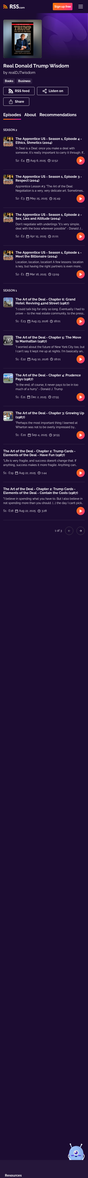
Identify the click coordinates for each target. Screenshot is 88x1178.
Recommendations (58, 114)
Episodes (12, 114)
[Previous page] (69, 531)
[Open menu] (81, 6)
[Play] (81, 160)
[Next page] (81, 531)
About (30, 114)
